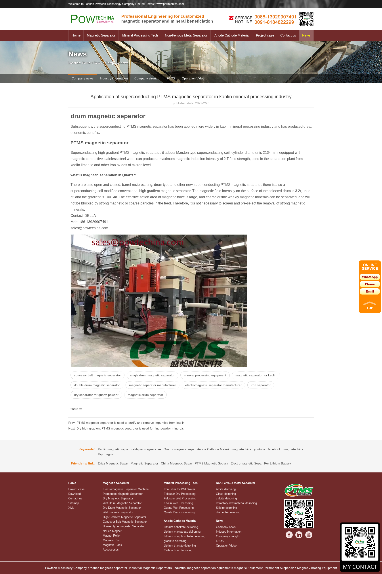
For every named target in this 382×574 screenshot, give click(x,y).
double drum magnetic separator (97, 385)
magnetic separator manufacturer (152, 385)
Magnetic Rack (112, 545)
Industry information (114, 78)
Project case (265, 35)
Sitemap (73, 503)
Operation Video (193, 78)
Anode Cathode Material (231, 35)
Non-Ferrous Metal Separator (186, 35)
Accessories (111, 549)
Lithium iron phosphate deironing (184, 536)
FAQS (171, 78)
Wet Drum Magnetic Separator (122, 503)
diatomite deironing (228, 512)
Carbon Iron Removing (178, 550)
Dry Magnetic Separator (118, 498)
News (306, 35)
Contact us (288, 35)
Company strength (147, 78)
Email (370, 291)
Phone (370, 284)
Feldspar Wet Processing (180, 498)
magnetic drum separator (145, 395)
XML (71, 507)
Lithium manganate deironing (182, 531)
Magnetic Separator (101, 35)
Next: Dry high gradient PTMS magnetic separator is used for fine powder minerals (126, 428)
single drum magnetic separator (152, 375)
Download (74, 493)
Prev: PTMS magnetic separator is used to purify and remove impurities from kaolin (126, 422)
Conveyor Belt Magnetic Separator (125, 521)
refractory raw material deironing (236, 503)
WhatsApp (370, 277)
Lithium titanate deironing (180, 545)
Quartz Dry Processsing (179, 512)
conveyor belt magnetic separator (97, 375)
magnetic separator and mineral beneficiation (167, 18)
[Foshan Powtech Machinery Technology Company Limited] (94, 29)
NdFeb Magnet (112, 531)
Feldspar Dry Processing (179, 493)
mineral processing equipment (205, 375)
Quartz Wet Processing (179, 507)
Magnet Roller (111, 535)
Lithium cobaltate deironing (181, 527)
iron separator (261, 385)
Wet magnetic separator (118, 512)
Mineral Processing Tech (140, 35)
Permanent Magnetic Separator (123, 493)
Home (76, 35)
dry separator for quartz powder (96, 395)
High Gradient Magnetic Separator (124, 517)
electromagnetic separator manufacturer (213, 385)
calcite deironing (226, 498)
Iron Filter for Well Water (179, 489)
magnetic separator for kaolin (255, 375)
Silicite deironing (226, 507)
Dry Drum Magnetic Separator (122, 507)
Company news (82, 78)
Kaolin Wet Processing (178, 503)
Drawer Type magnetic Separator (124, 526)
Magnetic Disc (112, 540)
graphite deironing (175, 541)
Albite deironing (226, 489)
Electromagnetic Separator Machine (126, 489)
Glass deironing (226, 493)
